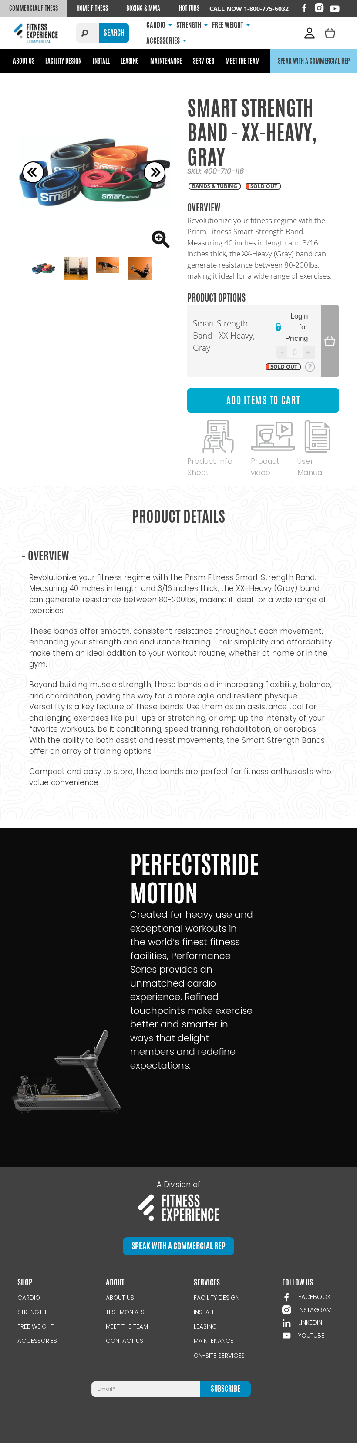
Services (203, 60)
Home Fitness (92, 8)
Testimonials (125, 1312)
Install (101, 60)
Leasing (130, 60)
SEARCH (114, 32)
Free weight (35, 1326)
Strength (31, 1312)
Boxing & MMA (143, 8)
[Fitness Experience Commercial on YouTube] (335, 8)
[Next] (154, 172)
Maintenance (166, 60)
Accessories (37, 1341)
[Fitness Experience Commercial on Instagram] (319, 7)
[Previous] (33, 172)
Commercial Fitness (33, 8)
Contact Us (124, 1341)
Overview (45, 556)
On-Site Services (219, 1356)
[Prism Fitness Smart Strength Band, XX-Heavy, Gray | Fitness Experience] (94, 172)
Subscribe (225, 1388)
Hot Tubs (189, 8)
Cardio (28, 1298)
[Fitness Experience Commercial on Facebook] (304, 7)
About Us (23, 60)
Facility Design (63, 60)
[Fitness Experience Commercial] (37, 33)
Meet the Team (243, 60)
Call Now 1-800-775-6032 (249, 8)
